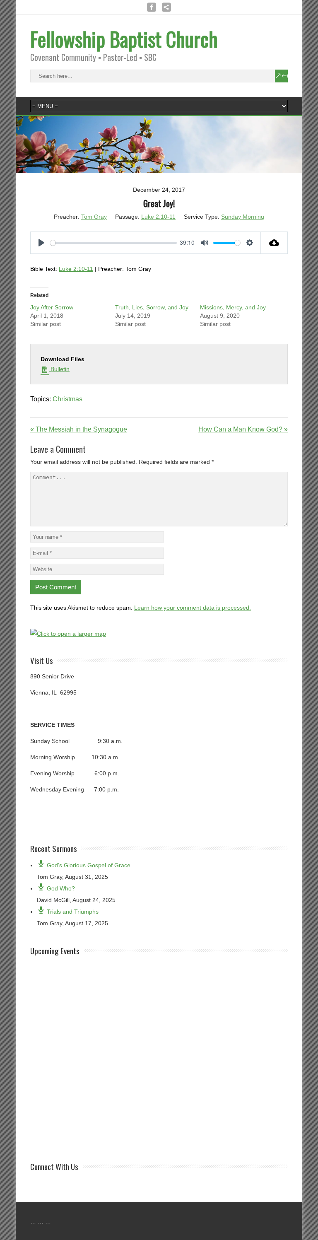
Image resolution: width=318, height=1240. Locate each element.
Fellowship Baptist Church (124, 38)
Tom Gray (94, 216)
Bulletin (59, 369)
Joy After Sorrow (51, 307)
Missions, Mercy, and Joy (233, 307)
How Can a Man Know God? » (243, 429)
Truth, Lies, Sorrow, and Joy (151, 307)
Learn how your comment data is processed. (192, 607)
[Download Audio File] (274, 243)
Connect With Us (54, 1166)
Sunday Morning (242, 216)
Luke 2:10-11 (158, 216)
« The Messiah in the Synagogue (78, 429)
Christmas (67, 399)
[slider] (113, 243)
